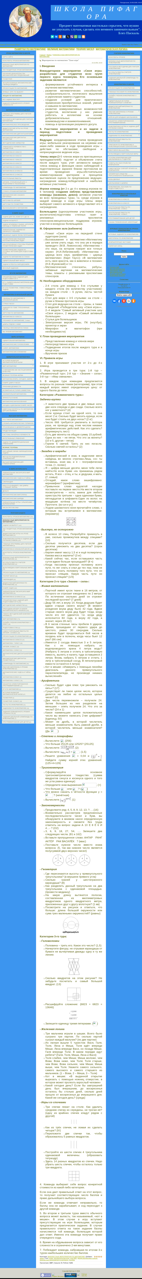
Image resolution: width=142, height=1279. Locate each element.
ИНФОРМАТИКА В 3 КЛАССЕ (119, 199)
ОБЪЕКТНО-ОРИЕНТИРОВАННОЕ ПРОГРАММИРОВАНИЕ (15, 685)
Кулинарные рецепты (117, 275)
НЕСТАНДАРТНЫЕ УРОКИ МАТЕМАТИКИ (17, 529)
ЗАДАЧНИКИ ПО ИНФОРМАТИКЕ (14, 708)
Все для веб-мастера (117, 269)
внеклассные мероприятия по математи (54, 1260)
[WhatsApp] (75, 36)
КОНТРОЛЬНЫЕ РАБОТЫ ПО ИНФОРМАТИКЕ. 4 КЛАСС (119, 213)
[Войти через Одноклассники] (133, 301)
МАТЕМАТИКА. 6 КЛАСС (11, 680)
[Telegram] (64, 36)
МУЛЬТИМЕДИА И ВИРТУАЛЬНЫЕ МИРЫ (17, 567)
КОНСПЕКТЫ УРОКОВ (117, 57)
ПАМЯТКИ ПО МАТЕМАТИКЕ (30, 49)
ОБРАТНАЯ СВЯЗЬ (115, 246)
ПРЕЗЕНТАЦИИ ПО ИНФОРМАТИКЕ (16, 636)
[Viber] (71, 36)
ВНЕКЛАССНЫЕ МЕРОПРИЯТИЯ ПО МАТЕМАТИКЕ (66, 1256)
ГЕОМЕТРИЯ (7, 698)
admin (42, 1258)
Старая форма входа (123, 306)
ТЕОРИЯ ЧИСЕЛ (85, 49)
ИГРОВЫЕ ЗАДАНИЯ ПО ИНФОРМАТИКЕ (124, 234)
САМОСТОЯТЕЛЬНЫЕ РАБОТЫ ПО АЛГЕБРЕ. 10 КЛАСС (16, 632)
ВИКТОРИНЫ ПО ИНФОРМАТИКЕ (121, 238)
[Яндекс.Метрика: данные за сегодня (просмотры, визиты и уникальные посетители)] (58, 1275)
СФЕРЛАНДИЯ (8, 579)
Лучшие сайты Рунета (117, 274)
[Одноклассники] (60, 36)
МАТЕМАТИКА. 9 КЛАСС (11, 650)
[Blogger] (83, 36)
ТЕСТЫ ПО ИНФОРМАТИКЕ (13, 705)
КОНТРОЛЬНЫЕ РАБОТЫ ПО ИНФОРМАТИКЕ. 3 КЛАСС (119, 208)
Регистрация (11, 44)
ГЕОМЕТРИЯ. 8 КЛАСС (11, 701)
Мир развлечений (116, 272)
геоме (51, 1258)
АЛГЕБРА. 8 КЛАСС (9, 646)
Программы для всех (117, 270)
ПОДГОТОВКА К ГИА (10, 627)
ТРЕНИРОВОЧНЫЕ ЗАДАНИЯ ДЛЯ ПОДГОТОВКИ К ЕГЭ (15, 601)
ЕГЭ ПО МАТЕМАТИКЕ (11, 689)
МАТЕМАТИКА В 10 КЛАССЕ (13, 596)
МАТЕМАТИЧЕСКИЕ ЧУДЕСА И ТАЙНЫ (17, 672)
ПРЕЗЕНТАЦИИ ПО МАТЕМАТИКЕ (15, 572)
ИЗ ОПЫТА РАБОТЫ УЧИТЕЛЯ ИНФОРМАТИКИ (14, 563)
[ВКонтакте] (56, 36)
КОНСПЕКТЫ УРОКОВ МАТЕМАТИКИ (16, 516)
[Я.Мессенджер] (52, 36)
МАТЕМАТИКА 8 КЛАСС (11, 677)
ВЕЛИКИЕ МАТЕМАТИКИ (61, 49)
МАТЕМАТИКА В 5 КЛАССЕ (12, 640)
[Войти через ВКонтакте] (114, 301)
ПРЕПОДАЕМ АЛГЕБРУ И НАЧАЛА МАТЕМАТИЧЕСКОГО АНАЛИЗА (15, 609)
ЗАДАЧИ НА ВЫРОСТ (10, 525)
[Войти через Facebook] (119, 301)
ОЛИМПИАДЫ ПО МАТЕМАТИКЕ (14, 663)
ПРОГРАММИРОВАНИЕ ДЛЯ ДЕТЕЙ (16, 722)
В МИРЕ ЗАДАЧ (8, 588)
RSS (140, 44)
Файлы (49, 55)
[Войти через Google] (128, 301)
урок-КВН (73, 1258)
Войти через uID (124, 295)
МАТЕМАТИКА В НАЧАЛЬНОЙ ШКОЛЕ (16, 549)
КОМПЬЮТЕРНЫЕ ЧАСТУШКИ (120, 242)
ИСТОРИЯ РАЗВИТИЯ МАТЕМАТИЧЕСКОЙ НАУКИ (13, 693)
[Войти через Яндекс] (124, 301)
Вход (18, 44)
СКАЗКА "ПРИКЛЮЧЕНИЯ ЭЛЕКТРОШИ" (123, 222)
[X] (68, 36)
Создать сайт (114, 267)
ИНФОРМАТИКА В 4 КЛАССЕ (119, 203)
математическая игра (61, 1258)
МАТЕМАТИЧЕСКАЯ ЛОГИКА (112, 49)
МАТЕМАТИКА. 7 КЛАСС (11, 643)
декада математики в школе (87, 1258)
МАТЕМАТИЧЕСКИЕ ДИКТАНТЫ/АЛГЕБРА (18, 653)
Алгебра (72, 1260)
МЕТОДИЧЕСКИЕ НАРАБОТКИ (14, 605)
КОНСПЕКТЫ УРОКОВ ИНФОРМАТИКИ (17, 552)
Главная (2, 44)
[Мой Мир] (79, 36)
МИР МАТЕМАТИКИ (10, 619)
